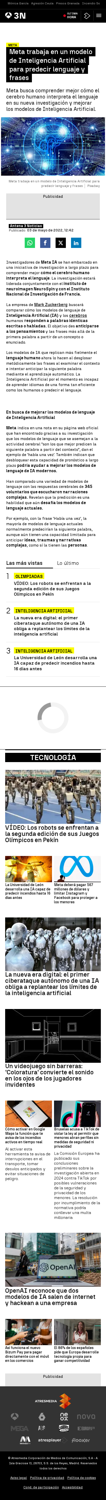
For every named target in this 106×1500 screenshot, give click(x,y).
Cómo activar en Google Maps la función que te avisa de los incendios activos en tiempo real (25, 1135)
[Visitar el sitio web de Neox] (64, 1417)
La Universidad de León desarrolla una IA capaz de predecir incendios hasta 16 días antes (55, 663)
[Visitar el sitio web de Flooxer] (81, 1440)
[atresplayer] (87, 16)
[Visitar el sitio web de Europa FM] (86, 1428)
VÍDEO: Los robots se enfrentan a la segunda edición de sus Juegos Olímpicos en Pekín (52, 589)
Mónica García (18, 3)
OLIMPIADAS (29, 576)
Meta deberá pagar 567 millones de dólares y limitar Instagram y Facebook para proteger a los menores (76, 893)
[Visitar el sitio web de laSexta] (42, 1417)
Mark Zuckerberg (51, 304)
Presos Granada (68, 3)
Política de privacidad (47, 1478)
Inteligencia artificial (44, 651)
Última (72, 15)
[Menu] (100, 15)
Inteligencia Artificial (44, 611)
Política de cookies (81, 1478)
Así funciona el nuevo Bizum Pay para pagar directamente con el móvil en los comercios (27, 1354)
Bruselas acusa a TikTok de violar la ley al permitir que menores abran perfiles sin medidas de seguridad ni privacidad (76, 1138)
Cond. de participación (41, 1487)
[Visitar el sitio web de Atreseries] (42, 1428)
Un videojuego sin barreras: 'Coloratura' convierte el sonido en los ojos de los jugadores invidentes (49, 1075)
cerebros (78, 315)
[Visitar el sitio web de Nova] (86, 1417)
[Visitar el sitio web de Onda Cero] (64, 1428)
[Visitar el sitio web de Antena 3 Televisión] (20, 1417)
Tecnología (53, 757)
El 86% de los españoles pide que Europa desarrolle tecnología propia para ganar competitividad (76, 1354)
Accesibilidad (72, 1487)
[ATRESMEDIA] (53, 1401)
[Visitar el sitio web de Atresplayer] (53, 1440)
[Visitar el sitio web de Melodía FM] (25, 1440)
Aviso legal (18, 1478)
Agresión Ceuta (42, 3)
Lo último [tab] (68, 563)
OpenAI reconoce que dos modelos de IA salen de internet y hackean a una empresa (50, 1297)
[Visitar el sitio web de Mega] (20, 1428)
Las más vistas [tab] (24, 563)
